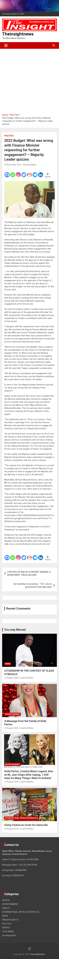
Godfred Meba (29, 165)
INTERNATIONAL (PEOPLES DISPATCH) (21, 818)
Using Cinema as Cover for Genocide (26, 824)
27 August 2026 (11, 678)
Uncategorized (9, 935)
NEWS (7, 664)
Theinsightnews (18, 33)
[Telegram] (35, 172)
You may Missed (15, 629)
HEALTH (6, 908)
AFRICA (5, 900)
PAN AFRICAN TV (10, 919)
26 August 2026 (11, 829)
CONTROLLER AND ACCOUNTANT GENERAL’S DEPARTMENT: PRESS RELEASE (29, 573)
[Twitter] (23, 172)
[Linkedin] (40, 172)
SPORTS (6, 927)
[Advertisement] (29, 80)
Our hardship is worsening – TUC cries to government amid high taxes (32, 585)
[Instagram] (18, 172)
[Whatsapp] (12, 172)
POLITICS (9, 136)
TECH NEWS (8, 931)
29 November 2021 (12, 165)
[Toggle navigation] (6, 45)
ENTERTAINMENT (12, 714)
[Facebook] (7, 172)
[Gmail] (29, 172)
